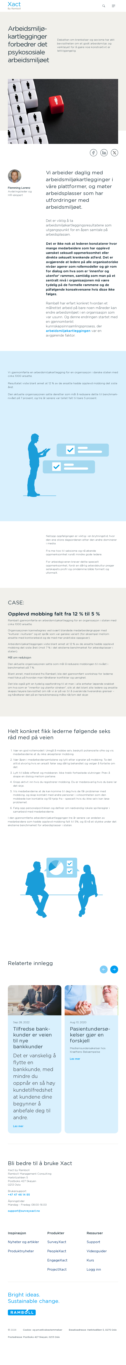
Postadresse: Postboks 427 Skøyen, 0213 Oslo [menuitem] (34, 1337)
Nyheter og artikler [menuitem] (23, 1242)
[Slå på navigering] (113, 6)
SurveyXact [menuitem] (56, 1242)
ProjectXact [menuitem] (57, 1269)
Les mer (18, 1126)
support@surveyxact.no (24, 1211)
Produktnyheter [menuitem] (21, 1251)
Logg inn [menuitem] (94, 1269)
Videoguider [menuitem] (97, 1251)
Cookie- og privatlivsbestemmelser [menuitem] (42, 1330)
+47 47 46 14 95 (19, 1194)
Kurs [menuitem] (90, 1260)
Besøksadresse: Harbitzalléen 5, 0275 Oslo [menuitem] (93, 1330)
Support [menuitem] (93, 1242)
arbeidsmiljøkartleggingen (68, 331)
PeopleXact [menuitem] (56, 1251)
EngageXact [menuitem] (57, 1260)
